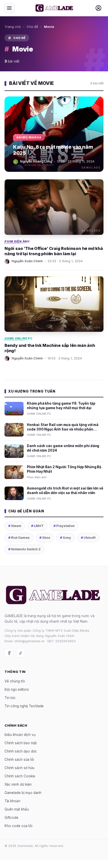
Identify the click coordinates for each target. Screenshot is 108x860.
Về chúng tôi (15, 681)
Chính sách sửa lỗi (19, 760)
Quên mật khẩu (17, 809)
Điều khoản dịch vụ (20, 735)
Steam (14, 526)
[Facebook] (9, 652)
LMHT (37, 526)
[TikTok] (20, 652)
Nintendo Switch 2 (24, 549)
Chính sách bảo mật (21, 743)
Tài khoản (12, 801)
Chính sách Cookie (20, 776)
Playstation (64, 526)
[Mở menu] (9, 8)
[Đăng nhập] (98, 8)
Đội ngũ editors (17, 689)
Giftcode (11, 818)
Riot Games (19, 537)
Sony (65, 537)
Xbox (44, 537)
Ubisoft (88, 537)
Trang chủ (13, 27)
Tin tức (10, 698)
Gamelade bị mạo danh (23, 793)
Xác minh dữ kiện (18, 784)
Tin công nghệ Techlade (24, 706)
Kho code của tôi (18, 826)
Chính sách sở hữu (19, 768)
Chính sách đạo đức (21, 751)
